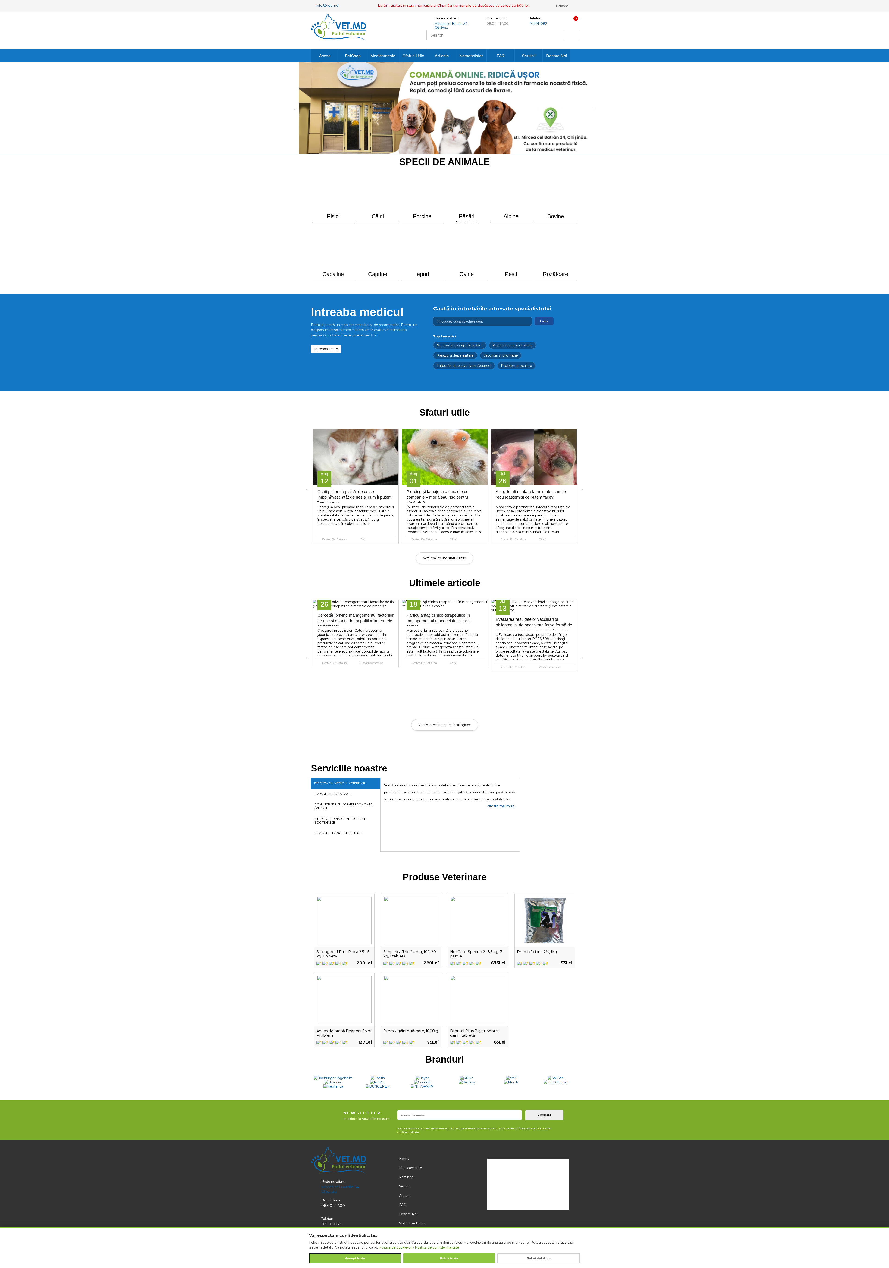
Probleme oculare (516, 366)
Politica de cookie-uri (395, 1247)
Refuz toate (449, 1258)
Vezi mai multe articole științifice (444, 725)
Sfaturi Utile (413, 56)
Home (404, 1158)
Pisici (542, 663)
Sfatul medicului (412, 1223)
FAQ (501, 56)
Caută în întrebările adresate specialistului (492, 308)
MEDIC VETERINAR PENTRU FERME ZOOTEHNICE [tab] (340, 820)
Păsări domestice (461, 667)
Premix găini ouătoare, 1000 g (410, 1031)
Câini (363, 539)
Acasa (325, 56)
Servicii (528, 56)
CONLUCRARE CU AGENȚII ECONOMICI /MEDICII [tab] (343, 806)
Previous (295, 108)
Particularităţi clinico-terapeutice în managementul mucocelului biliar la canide (349, 621)
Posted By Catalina (335, 539)
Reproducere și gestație (512, 345)
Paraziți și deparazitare (455, 355)
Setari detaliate (539, 1258)
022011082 (538, 24)
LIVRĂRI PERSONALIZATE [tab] (333, 794)
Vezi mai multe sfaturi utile (444, 558)
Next (594, 108)
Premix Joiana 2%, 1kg (537, 952)
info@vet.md (327, 5)
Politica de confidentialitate (437, 1247)
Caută (544, 321)
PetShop (353, 56)
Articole (442, 56)
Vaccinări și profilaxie (500, 355)
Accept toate (355, 1258)
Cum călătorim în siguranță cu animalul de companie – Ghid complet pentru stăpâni (532, 497)
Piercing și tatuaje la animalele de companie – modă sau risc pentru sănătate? (348, 497)
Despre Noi (556, 56)
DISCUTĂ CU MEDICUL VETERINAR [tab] (339, 783)
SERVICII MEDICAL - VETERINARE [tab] (338, 833)
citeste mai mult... (501, 806)
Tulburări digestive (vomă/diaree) (464, 366)
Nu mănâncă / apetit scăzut (460, 345)
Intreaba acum (326, 349)
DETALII (355, 457)
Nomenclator (471, 56)
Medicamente (382, 56)
